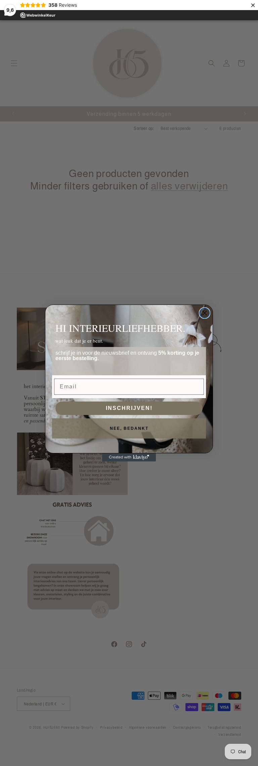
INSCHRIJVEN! (129, 408)
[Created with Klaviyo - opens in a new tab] (129, 457)
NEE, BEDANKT (129, 428)
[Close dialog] (205, 313)
